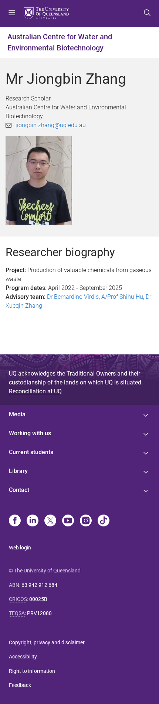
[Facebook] (15, 521)
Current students (31, 452)
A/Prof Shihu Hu (122, 296)
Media (17, 414)
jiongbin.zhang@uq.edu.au (51, 125)
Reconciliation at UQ (35, 391)
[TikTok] (103, 521)
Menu (12, 13)
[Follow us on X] (50, 521)
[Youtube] (68, 521)
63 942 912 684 (39, 585)
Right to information (32, 671)
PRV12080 (39, 613)
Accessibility (23, 657)
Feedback (20, 685)
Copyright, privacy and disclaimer (47, 642)
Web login (20, 548)
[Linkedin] (32, 521)
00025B (38, 599)
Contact (19, 489)
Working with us (30, 433)
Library (18, 471)
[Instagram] (86, 521)
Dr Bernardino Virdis (73, 296)
